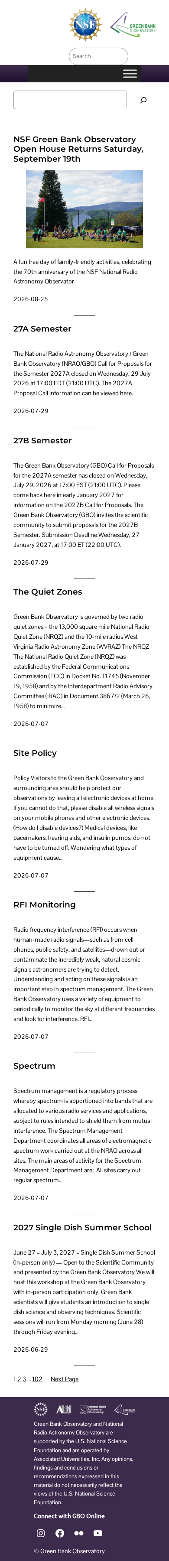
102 (37, 1379)
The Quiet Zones (47, 592)
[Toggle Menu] (130, 73)
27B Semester (42, 441)
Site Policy (35, 753)
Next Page (64, 1379)
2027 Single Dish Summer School (82, 1228)
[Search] (143, 100)
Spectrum (34, 1066)
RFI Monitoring (44, 905)
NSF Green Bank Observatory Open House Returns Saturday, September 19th (78, 149)
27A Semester (42, 329)
